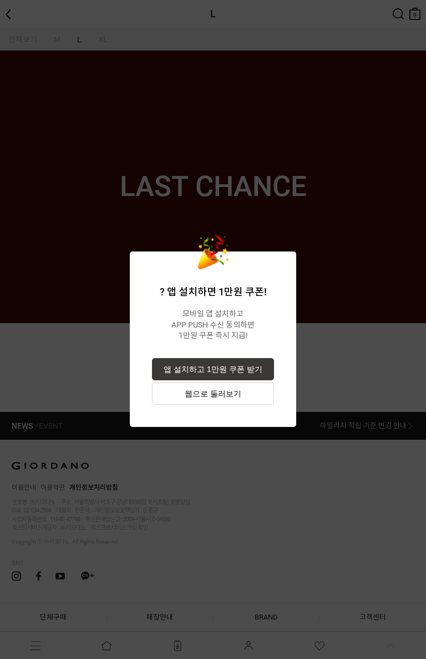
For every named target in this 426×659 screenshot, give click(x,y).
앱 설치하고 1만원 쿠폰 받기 (213, 369)
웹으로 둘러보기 (213, 393)
